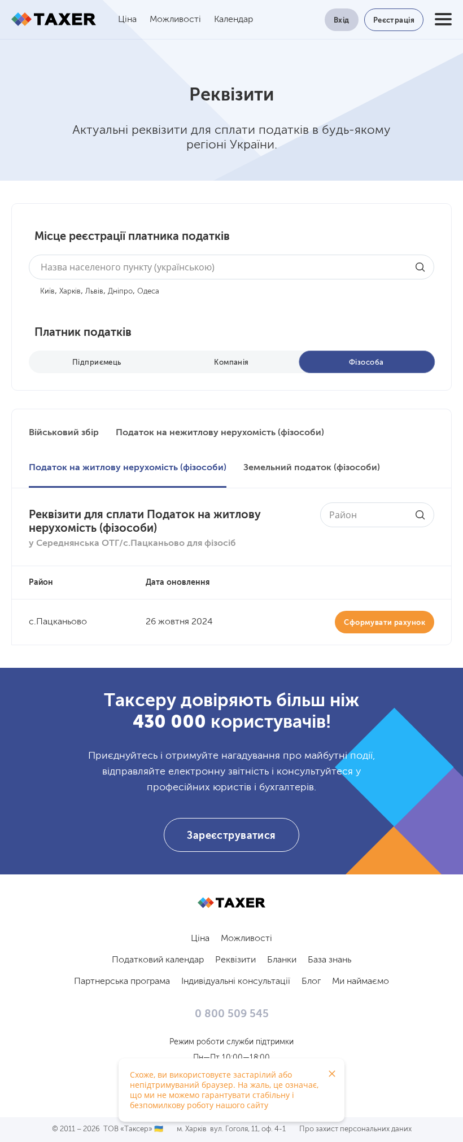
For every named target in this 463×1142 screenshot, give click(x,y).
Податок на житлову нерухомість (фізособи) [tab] (127, 467)
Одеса (148, 291)
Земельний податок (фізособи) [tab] (311, 467)
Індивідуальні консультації (235, 981)
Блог (311, 981)
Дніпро (120, 291)
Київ (47, 291)
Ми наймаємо (360, 981)
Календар (233, 19)
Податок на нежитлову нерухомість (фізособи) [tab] (220, 432)
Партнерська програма (122, 981)
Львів (94, 291)
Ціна (127, 19)
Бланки (281, 960)
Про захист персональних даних (355, 1129)
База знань (329, 960)
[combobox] (231, 267)
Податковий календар (158, 960)
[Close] (332, 1074)
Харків (70, 291)
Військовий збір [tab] (64, 432)
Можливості (175, 19)
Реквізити (235, 960)
